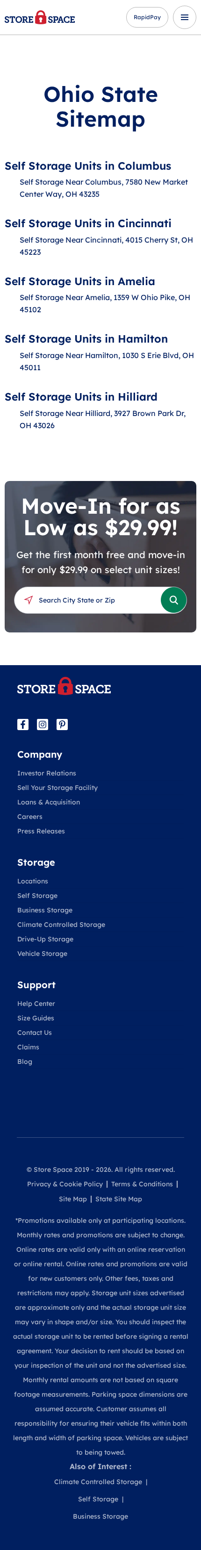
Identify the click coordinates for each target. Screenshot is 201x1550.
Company (39, 754)
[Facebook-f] (23, 724)
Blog (24, 1061)
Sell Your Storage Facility (57, 787)
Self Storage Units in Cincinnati (88, 223)
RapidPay (147, 17)
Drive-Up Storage (45, 939)
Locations (32, 881)
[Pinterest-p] (62, 724)
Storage (36, 862)
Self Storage (37, 895)
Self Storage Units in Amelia (80, 281)
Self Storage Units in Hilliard (81, 396)
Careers (30, 816)
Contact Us (34, 1032)
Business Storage (44, 910)
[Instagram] (42, 724)
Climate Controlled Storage (61, 924)
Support (36, 984)
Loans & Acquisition (48, 802)
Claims (28, 1047)
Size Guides (35, 1018)
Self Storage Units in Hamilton (86, 338)
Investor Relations (46, 773)
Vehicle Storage (42, 953)
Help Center (36, 1003)
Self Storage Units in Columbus (88, 165)
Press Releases (41, 831)
